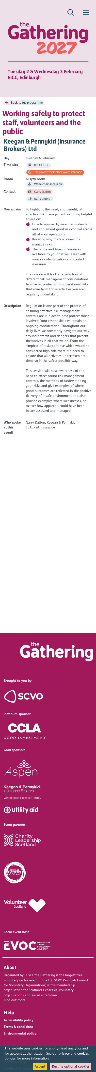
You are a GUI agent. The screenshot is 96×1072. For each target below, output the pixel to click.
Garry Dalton (42, 192)
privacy (64, 1053)
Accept (40, 1066)
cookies (83, 1053)
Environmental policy (20, 1033)
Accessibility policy (18, 1020)
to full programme (27, 102)
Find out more (14, 1000)
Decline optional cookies (71, 1066)
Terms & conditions (18, 1027)
